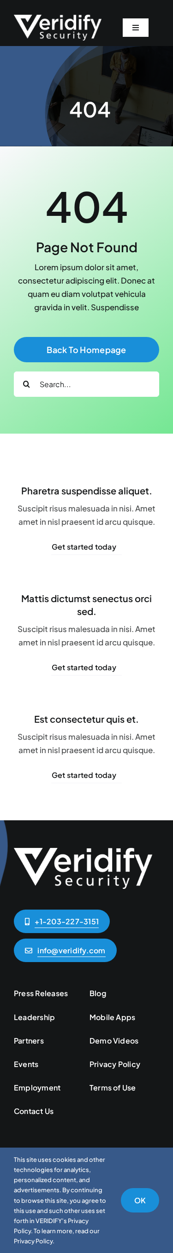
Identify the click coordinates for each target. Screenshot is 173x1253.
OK (140, 1200)
